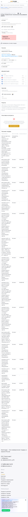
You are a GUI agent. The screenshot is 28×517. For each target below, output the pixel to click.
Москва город (9, 32)
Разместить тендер (5, 483)
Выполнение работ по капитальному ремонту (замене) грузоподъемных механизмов (5, 162)
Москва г (14, 137)
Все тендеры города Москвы (7, 29)
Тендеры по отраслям (6, 495)
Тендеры (3, 474)
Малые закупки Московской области (9, 56)
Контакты (3, 478)
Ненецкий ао (15, 136)
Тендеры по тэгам (5, 497)
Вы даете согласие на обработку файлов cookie (10, 500)
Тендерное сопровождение (7, 479)
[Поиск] (2, 5)
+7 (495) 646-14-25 (7, 464)
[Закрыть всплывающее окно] (25, 500)
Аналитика (3, 476)
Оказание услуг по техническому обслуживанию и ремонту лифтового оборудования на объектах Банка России (5, 207)
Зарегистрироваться (14, 125)
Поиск (2, 472)
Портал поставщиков (6, 54)
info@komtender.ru (6, 466)
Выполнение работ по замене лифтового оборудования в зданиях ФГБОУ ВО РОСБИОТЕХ (6, 185)
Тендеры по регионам (6, 491)
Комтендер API (4, 485)
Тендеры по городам (5, 493)
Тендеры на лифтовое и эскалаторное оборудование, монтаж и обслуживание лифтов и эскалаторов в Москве (13, 109)
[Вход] (26, 1)
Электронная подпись (6, 481)
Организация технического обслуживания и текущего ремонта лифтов (5, 378)
